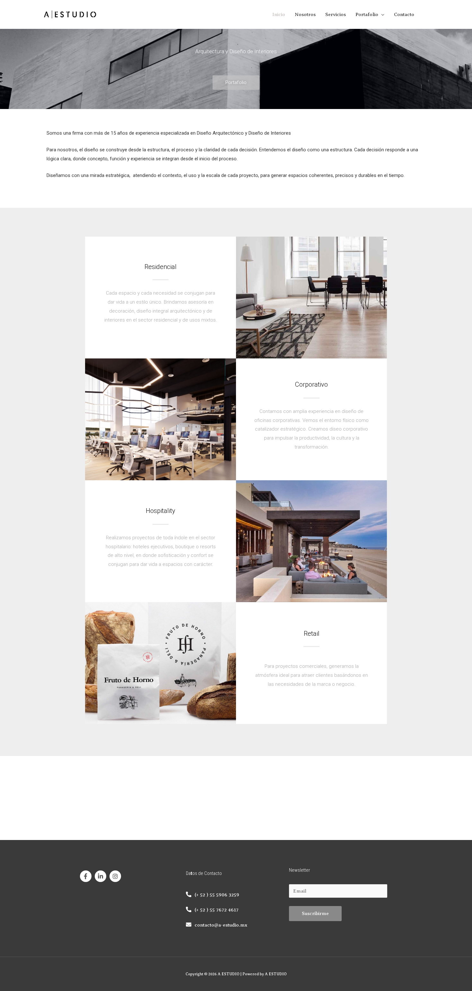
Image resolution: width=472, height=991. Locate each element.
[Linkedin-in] (100, 876)
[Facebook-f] (86, 876)
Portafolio (366, 14)
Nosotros (305, 14)
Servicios (335, 14)
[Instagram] (115, 876)
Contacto (404, 14)
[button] (236, 82)
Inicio (278, 14)
